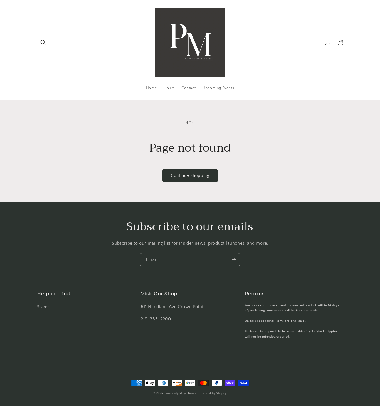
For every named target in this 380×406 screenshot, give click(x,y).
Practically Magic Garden (182, 393)
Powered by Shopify (213, 393)
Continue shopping (190, 175)
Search (43, 307)
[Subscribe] (234, 259)
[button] (43, 42)
